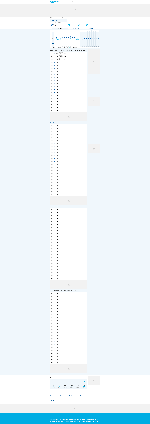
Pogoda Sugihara (52, 397)
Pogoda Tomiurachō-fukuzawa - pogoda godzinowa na (60, 206)
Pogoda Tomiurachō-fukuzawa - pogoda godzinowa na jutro (61, 122)
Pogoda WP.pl (51, 17)
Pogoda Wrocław (52, 416)
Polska (63, 1)
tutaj (64, 422)
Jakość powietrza (73, 1)
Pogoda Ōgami (52, 395)
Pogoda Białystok (52, 414)
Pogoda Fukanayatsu (71, 397)
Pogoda (57, 1)
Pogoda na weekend (91, 28)
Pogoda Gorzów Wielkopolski (83, 414)
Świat (69, 1)
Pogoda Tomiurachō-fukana (63, 397)
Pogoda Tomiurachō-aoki (81, 397)
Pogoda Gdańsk (72, 414)
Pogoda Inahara (80, 395)
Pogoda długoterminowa (76, 28)
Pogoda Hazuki (62, 395)
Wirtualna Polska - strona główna (52, 2)
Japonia (56, 17)
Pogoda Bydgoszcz (62, 414)
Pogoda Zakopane (62, 416)
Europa (66, 1)
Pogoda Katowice (92, 414)
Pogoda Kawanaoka (71, 395)
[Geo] (66, 20)
